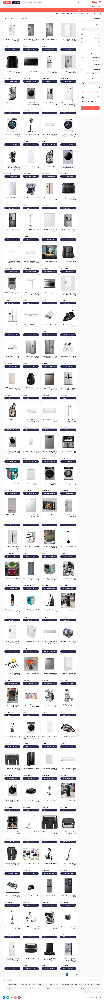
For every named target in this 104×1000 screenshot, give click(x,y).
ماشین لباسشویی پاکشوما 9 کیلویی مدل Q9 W (51, 483)
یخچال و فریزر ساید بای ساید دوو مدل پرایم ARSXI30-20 (13, 642)
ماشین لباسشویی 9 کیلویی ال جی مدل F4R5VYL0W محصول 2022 (68, 135)
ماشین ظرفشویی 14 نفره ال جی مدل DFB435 (50, 230)
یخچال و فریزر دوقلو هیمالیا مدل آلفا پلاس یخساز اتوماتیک (68, 388)
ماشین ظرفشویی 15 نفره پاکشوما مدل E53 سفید (31, 483)
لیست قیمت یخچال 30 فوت (22, 988)
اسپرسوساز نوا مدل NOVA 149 (32, 546)
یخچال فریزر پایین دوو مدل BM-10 (50, 895)
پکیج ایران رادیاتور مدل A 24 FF (13, 515)
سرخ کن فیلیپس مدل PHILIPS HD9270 (13, 71)
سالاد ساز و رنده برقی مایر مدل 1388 (69, 578)
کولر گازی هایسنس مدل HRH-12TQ (69, 769)
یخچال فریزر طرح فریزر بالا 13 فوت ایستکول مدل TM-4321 (31, 578)
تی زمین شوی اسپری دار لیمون (32, 831)
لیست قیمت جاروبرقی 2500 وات (48, 988)
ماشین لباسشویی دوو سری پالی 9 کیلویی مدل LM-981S (12, 800)
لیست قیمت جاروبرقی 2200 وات (35, 988)
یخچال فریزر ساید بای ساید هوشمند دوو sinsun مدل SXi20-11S (68, 294)
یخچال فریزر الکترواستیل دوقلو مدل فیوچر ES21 (50, 198)
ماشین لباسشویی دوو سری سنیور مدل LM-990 (12, 135)
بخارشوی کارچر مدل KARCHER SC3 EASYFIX (13, 674)
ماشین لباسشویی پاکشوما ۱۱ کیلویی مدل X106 (70, 483)
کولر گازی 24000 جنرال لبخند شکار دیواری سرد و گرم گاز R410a (49, 642)
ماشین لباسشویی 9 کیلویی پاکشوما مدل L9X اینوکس (33, 103)
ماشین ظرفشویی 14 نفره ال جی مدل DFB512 (50, 388)
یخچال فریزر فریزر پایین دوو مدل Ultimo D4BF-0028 (68, 40)
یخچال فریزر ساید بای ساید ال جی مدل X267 (50, 103)
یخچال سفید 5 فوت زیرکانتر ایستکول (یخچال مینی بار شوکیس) (70, 960)
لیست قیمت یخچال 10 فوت (11, 988)
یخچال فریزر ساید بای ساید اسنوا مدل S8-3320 (31, 40)
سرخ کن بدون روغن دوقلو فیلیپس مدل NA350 (68, 198)
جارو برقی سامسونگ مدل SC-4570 (31, 895)
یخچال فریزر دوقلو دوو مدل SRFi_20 (32, 357)
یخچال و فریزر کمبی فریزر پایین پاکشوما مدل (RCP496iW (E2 (13, 959)
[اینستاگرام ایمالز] (19, 997)
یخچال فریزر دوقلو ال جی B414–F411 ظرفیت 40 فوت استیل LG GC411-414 (69, 104)
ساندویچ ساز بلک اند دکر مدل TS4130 (32, 800)
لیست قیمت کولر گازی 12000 (96, 984)
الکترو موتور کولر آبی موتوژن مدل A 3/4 (68, 927)
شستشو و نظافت (96, 57)
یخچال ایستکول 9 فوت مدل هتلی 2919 (31, 166)
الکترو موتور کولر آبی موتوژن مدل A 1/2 (68, 642)
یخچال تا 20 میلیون (57, 984)
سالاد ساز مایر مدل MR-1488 (32, 863)
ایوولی (56, 13)
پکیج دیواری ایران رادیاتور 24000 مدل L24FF (12, 388)
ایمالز (99, 6)
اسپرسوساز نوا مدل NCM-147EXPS (31, 198)
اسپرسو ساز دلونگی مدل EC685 (13, 103)
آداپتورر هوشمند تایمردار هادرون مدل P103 (68, 357)
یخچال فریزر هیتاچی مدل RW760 (31, 768)
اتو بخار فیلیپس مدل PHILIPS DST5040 (69, 325)
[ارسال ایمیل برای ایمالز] (15, 997)
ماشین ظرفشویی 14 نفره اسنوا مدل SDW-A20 (50, 674)
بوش (100, 13)
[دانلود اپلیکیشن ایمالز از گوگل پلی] (11, 997)
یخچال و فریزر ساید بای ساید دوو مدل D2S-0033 (13, 40)
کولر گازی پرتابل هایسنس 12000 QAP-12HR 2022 (49, 769)
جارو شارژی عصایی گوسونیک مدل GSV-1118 (12, 927)
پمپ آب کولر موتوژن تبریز (33, 673)
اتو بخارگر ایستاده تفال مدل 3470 (68, 546)
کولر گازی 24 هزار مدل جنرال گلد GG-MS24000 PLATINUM (31, 262)
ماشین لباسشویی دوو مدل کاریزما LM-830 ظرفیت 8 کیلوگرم (12, 452)
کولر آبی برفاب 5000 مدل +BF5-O (12, 293)
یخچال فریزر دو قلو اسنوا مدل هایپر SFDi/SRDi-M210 (69, 420)
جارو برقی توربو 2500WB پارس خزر (12, 419)
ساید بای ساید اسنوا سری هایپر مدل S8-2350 (69, 515)
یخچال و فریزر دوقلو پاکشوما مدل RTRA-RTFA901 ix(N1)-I (49, 357)
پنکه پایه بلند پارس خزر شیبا (32, 134)
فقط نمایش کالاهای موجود (92, 73)
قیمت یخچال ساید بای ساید (84, 984)
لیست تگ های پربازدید (90, 991)
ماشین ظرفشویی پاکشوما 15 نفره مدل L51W (49, 452)
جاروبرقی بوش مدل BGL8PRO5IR (50, 166)
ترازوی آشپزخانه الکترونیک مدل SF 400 (49, 325)
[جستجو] (22, 2)
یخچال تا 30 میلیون (65, 984)
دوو (72, 13)
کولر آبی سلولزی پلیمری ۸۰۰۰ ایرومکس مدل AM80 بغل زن (50, 578)
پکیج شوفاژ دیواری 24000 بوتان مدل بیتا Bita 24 (69, 674)
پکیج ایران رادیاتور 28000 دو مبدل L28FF (31, 452)
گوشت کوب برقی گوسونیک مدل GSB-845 (32, 927)
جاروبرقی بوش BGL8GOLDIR (32, 388)
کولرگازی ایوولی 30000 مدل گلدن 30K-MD (49, 420)
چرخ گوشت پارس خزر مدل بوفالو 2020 (50, 705)
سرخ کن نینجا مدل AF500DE (32, 958)
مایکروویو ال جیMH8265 (33, 71)
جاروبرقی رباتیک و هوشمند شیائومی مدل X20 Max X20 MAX (49, 959)
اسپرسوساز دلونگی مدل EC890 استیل (69, 705)
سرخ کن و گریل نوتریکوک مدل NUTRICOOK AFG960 (69, 832)
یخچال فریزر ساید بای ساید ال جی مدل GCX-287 (68, 895)
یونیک (67, 13)
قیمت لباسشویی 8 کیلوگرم (36, 984)
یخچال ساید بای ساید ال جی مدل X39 (13, 230)
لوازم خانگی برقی (96, 61)
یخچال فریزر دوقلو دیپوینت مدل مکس (12, 547)
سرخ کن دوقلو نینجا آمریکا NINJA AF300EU (49, 832)
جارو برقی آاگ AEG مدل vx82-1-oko (50, 610)
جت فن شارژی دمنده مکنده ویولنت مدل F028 (51, 262)
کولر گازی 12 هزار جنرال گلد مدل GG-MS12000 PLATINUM (31, 420)
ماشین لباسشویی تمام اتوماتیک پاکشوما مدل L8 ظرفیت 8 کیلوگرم (31, 737)
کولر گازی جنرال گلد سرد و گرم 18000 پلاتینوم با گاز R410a (13, 262)
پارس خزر (62, 13)
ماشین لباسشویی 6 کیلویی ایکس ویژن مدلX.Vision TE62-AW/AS (68, 166)
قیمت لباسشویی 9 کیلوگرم (25, 984)
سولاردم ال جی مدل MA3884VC (50, 293)
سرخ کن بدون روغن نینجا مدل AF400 (13, 769)
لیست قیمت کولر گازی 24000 (84, 988)
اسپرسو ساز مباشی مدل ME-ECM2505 (51, 927)
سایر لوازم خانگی (96, 64)
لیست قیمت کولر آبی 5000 (60, 988)
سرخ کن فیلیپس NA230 (70, 261)
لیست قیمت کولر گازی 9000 (96, 988)
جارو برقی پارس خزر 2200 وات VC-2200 (12, 737)
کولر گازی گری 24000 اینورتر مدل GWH (12, 357)
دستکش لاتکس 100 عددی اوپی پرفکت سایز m (31, 705)
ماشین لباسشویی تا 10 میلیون (13, 984)
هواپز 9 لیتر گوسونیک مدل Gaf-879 (69, 452)
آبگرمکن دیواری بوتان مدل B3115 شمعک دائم (49, 737)
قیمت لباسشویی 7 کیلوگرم (47, 984)
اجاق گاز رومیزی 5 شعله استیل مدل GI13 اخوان (13, 895)
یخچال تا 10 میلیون (74, 984)
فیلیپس (77, 13)
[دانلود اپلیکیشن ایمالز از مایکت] (4, 997)
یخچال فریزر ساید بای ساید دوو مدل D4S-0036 (69, 71)
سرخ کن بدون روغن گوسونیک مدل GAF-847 (12, 832)
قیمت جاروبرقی (98, 991)
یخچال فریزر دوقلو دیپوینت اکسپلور (14, 325)
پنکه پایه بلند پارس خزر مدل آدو (50, 800)
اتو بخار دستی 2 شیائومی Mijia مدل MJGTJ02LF (32, 293)
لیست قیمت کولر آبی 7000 (72, 988)
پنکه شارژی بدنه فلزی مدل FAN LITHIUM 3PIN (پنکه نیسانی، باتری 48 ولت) (13, 167)
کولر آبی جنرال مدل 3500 (33, 610)
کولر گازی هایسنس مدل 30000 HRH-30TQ (50, 135)
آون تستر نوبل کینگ (52, 515)
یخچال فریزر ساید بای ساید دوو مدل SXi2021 (69, 230)
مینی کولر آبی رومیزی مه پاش (32, 641)
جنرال (86, 13)
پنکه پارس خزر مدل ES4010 (32, 229)
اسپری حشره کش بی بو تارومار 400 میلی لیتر (12, 610)
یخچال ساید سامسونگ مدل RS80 (49, 39)
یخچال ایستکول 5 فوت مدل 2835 (12, 198)
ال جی (95, 13)
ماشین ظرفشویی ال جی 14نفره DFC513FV (50, 547)
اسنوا (82, 13)
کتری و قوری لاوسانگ (71, 610)
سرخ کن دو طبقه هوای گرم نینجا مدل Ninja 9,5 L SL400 (13, 864)
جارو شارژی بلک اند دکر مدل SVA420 (70, 864)
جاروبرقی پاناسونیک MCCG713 (50, 863)
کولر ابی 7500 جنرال (15, 483)
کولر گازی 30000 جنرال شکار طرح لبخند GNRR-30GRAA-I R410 (31, 325)
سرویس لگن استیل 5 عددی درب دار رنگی (13, 578)
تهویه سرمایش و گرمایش (94, 54)
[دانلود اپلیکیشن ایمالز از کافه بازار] (7, 997)
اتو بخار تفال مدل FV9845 (70, 736)
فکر (90, 13)
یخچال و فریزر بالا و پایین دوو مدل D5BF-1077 (49, 71)
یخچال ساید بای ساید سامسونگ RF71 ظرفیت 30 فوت (13, 705)
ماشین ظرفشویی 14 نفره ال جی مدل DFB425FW (32, 515)
